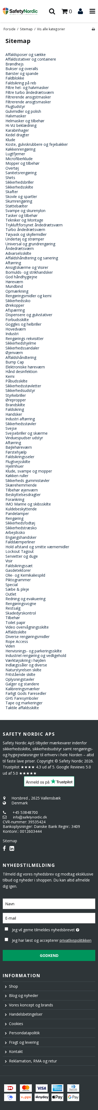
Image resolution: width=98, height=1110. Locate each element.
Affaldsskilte (15, 632)
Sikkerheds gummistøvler (27, 480)
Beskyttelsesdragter (23, 494)
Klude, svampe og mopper (28, 471)
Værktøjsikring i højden (25, 660)
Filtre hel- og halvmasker (27, 87)
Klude (10, 139)
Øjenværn (14, 352)
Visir (9, 560)
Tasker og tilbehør (21, 215)
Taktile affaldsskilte (22, 707)
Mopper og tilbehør (22, 163)
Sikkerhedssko (17, 300)
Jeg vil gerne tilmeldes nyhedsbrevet (47, 928)
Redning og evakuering (25, 598)
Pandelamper (17, 513)
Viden (10, 646)
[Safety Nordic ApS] (24, 11)
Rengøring (14, 518)
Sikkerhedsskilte (19, 187)
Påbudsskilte (16, 381)
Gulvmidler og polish (23, 111)
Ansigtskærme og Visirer (26, 267)
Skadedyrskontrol (20, 613)
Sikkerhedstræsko (21, 527)
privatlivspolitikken (75, 940)
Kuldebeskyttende (21, 508)
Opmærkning (16, 291)
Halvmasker (15, 115)
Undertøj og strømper (24, 239)
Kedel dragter (17, 134)
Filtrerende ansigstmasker (28, 97)
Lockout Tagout (19, 551)
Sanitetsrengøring (20, 172)
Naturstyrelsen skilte (23, 669)
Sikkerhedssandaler (22, 348)
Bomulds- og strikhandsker (29, 272)
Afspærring (15, 310)
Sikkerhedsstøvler (20, 423)
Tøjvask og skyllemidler (26, 234)
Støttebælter (16, 206)
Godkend (49, 955)
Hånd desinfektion (21, 371)
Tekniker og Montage (24, 220)
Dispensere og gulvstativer (28, 314)
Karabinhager (17, 130)
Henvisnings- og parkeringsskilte (33, 650)
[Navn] (49, 903)
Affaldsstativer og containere (30, 59)
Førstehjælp (16, 452)
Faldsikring (14, 409)
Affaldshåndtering (20, 357)
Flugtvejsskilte (17, 461)
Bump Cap (14, 362)
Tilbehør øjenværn (21, 490)
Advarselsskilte (18, 253)
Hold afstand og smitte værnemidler (37, 546)
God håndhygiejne (21, 276)
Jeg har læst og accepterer (51, 940)
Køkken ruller (16, 475)
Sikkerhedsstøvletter (23, 385)
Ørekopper (14, 305)
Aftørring (13, 262)
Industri (12, 333)
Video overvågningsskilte (27, 627)
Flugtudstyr (15, 106)
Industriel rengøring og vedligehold (35, 655)
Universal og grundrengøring (30, 243)
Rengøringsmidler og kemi (28, 295)
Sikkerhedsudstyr (20, 390)
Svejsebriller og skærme (26, 433)
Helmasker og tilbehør (24, 120)
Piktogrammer (18, 579)
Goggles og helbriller (23, 324)
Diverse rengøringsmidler (27, 636)
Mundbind (14, 286)
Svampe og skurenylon (25, 210)
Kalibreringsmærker (22, 688)
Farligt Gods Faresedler (25, 693)
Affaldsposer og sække (25, 54)
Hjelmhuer (14, 466)
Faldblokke (14, 78)
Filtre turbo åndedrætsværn (29, 92)
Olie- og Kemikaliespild (25, 575)
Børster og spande (21, 73)
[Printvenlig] (93, 29)
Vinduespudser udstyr (24, 437)
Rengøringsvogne (20, 603)
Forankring (14, 499)
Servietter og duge (21, 556)
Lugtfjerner (15, 153)
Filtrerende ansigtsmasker (28, 101)
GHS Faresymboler (21, 698)
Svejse (11, 428)
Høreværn (14, 281)
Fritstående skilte (20, 674)
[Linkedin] (12, 848)
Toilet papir (15, 622)
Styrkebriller (15, 395)
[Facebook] (4, 848)
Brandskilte (15, 404)
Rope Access (16, 641)
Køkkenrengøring (20, 149)
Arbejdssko (15, 532)
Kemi (9, 376)
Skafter (11, 191)
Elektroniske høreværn (25, 366)
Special (11, 584)
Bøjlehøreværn (18, 447)
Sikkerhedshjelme (20, 343)
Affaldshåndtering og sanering (31, 257)
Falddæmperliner (20, 541)
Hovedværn (15, 329)
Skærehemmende (21, 485)
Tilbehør (12, 617)
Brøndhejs (14, 64)
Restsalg (12, 608)
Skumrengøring (18, 201)
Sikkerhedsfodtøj (20, 523)
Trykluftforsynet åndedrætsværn (34, 224)
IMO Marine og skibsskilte (28, 504)
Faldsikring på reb (20, 82)
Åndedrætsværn (19, 248)
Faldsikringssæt (19, 565)
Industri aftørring (20, 418)
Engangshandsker (20, 537)
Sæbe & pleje (17, 589)
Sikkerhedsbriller (19, 182)
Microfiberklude (19, 158)
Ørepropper (15, 399)
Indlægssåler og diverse (26, 665)
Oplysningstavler (19, 679)
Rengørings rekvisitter (24, 338)
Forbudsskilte (17, 319)
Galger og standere (22, 683)
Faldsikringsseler (19, 456)
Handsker (13, 414)
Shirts (10, 177)
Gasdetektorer (18, 570)
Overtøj (12, 168)
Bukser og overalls (21, 68)
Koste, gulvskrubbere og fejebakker (36, 144)
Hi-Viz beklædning (20, 125)
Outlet (10, 594)
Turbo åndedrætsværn (25, 229)
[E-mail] (49, 917)
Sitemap (10, 840)
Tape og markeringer (23, 702)
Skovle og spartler (21, 196)
